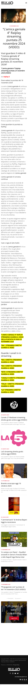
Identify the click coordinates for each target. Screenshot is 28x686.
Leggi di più (14, 618)
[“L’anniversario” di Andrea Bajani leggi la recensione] (14, 506)
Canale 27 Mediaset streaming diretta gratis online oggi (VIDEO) (14, 418)
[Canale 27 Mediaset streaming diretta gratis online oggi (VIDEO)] (14, 405)
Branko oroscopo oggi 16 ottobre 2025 (11, 484)
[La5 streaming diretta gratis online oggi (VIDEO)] (14, 438)
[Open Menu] (26, 3)
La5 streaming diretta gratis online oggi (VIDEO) (12, 452)
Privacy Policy (16, 665)
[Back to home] (7, 3)
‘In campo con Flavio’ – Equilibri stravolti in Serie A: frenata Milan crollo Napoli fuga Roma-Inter (14, 554)
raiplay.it (6, 76)
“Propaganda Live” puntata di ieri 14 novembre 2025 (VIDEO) (13, 588)
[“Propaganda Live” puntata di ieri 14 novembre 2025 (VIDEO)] (14, 574)
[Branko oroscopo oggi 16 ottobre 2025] (14, 471)
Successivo (17, 598)
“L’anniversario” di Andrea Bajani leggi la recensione (14, 521)
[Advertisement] (14, 640)
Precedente (10, 598)
